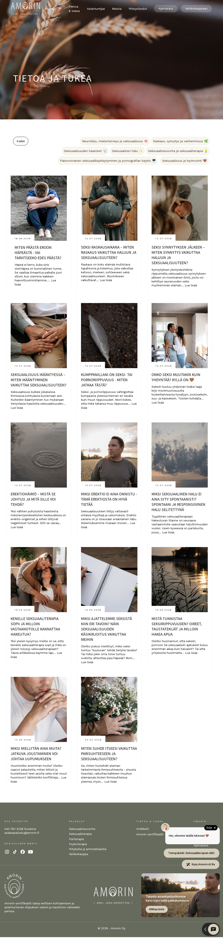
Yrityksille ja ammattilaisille (87, 849)
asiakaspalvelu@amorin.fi (21, 832)
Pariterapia (76, 839)
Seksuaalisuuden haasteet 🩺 (85, 151)
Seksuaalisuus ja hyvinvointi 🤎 (184, 160)
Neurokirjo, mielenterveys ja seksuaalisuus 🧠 (115, 141)
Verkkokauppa (78, 854)
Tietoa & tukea (74, 9)
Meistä (117, 8)
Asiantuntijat (96, 8)
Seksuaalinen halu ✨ (127, 151)
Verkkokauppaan (196, 8)
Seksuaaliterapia (80, 834)
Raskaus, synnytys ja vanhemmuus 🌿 (180, 141)
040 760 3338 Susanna (20, 829)
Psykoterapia (78, 844)
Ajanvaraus (165, 8)
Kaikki (21, 141)
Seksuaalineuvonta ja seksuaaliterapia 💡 (178, 151)
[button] (53, 9)
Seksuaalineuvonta (82, 829)
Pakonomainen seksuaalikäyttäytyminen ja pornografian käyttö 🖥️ (108, 160)
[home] (25, 8)
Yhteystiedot (137, 8)
